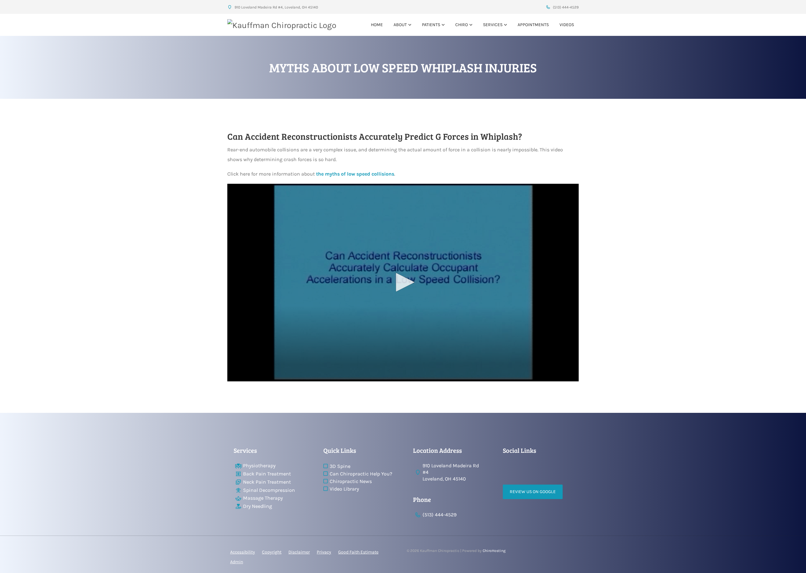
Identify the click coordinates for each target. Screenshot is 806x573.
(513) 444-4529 (565, 7)
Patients (431, 24)
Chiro (461, 24)
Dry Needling (257, 506)
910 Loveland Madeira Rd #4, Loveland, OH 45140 (276, 7)
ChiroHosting (494, 550)
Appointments (533, 24)
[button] (403, 282)
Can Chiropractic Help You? (361, 474)
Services (492, 24)
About (400, 24)
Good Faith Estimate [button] (358, 552)
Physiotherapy (259, 466)
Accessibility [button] (242, 552)
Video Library (344, 489)
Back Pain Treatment (267, 474)
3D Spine (340, 466)
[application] (403, 282)
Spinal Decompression (269, 490)
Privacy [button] (324, 552)
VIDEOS (566, 24)
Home (377, 24)
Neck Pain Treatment (267, 482)
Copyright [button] (271, 552)
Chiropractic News (351, 481)
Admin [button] (236, 562)
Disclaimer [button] (299, 552)
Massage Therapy (263, 498)
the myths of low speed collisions (355, 174)
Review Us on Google (533, 491)
